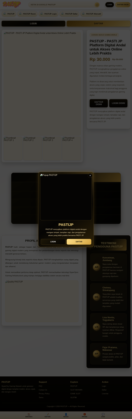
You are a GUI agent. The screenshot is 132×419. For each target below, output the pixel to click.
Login (53, 242)
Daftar (79, 242)
